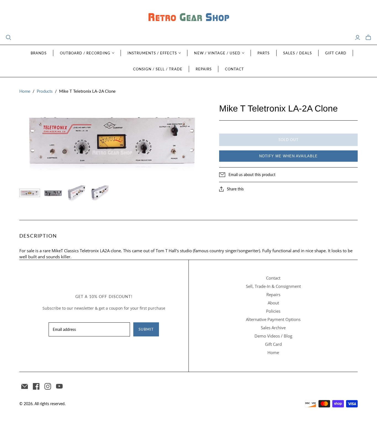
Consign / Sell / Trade (157, 69)
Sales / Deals (297, 53)
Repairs (204, 69)
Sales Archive (273, 327)
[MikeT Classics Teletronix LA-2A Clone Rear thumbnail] (53, 193)
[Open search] (8, 37)
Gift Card (335, 53)
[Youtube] (59, 386)
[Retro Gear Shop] (188, 17)
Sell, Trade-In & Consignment (273, 286)
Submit (146, 329)
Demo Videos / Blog (273, 336)
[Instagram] (47, 386)
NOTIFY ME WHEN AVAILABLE (288, 156)
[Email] (24, 386)
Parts (263, 53)
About (273, 303)
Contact (234, 69)
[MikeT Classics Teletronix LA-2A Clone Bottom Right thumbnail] (100, 193)
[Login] (357, 37)
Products (45, 91)
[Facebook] (36, 386)
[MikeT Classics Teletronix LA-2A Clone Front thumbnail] (29, 193)
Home (24, 91)
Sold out (288, 139)
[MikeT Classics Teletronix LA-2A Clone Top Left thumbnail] (76, 193)
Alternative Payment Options (273, 319)
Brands (39, 53)
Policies (273, 311)
